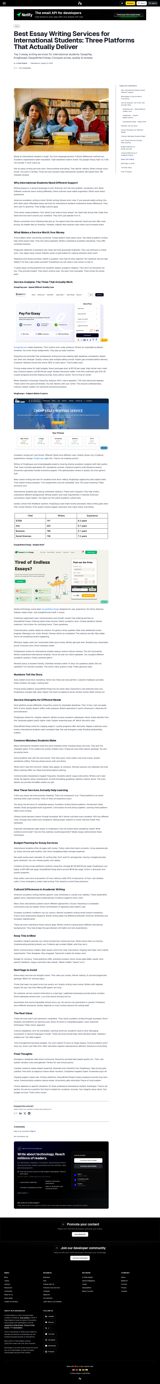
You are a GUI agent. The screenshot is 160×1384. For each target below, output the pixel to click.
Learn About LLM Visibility (52, 1301)
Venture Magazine (88, 1281)
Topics (6, 1281)
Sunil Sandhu (24, 1318)
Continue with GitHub (88, 1166)
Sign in (143, 3)
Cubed (84, 1284)
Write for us (8, 1295)
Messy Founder (87, 1291)
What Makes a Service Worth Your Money (131, 98)
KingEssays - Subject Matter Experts (130, 116)
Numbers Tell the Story (129, 126)
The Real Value (126, 167)
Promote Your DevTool (51, 1288)
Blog (6, 1277)
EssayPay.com (20, 347)
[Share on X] (25, 1113)
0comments (26, 68)
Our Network (48, 1298)
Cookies (124, 1291)
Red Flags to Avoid (128, 163)
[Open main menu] (4, 3)
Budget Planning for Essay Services (128, 148)
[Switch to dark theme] (122, 3)
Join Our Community (80, 1258)
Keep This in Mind (127, 159)
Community (8, 1291)
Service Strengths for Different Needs (132, 131)
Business (130, 3)
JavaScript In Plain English (13, 1325)
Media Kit (46, 1295)
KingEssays (39, 458)
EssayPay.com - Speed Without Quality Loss (134, 110)
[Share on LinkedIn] (20, 1113)
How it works (22, 1193)
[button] (80, 3)
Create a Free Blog (11, 1301)
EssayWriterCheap (50, 609)
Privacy (123, 1288)
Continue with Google (88, 1160)
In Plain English (87, 1277)
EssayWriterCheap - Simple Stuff (134, 122)
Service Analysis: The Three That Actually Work (133, 104)
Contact (124, 1284)
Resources (8, 1288)
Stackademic (86, 1288)
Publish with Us (48, 1284)
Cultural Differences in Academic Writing (129, 154)
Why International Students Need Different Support (133, 91)
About (123, 1277)
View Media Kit (80, 1234)
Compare (46, 1291)
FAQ (44, 1281)
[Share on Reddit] (29, 1113)
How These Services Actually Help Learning (131, 141)
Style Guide (8, 1298)
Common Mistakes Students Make (133, 136)
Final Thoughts (126, 172)
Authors (7, 1284)
